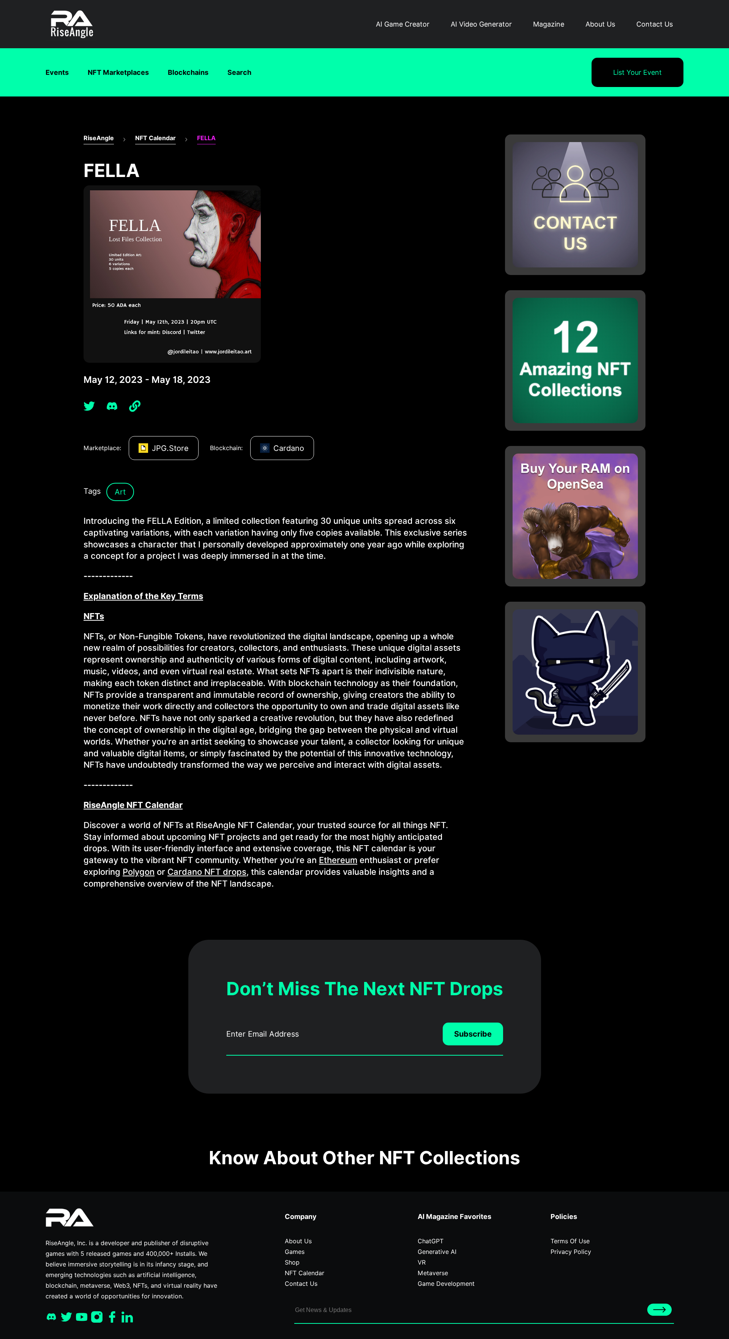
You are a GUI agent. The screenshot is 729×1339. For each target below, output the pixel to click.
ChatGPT (430, 1241)
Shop (292, 1262)
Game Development (446, 1283)
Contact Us (654, 24)
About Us (600, 24)
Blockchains (188, 72)
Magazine (548, 24)
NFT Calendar (155, 138)
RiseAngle (99, 138)
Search (239, 72)
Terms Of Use (570, 1241)
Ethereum (338, 860)
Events (57, 72)
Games (295, 1251)
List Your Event (637, 72)
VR (422, 1262)
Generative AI (437, 1251)
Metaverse (433, 1273)
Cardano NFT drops (206, 872)
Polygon (139, 872)
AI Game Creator (402, 24)
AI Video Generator (481, 24)
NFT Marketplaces (118, 72)
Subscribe (473, 1034)
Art (120, 491)
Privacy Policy (571, 1251)
